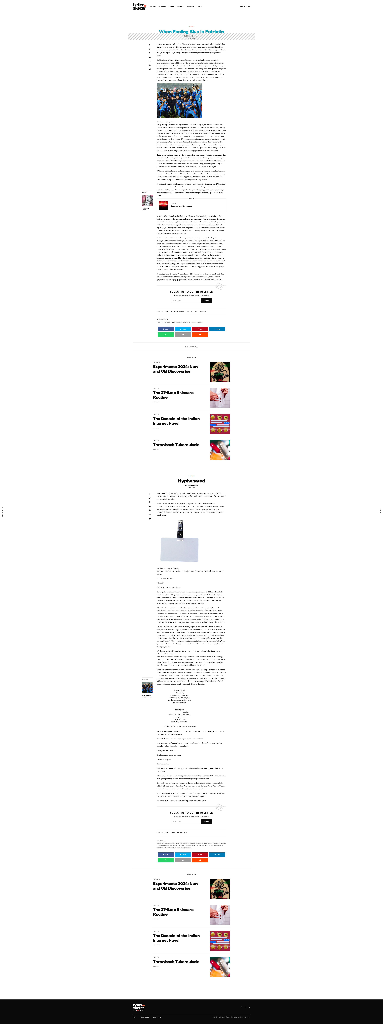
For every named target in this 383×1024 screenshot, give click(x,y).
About (135, 1017)
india (188, 311)
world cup (203, 311)
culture (173, 311)
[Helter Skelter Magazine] (139, 6)
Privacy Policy (145, 1017)
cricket (167, 311)
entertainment (181, 311)
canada (167, 832)
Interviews (156, 362)
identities (179, 832)
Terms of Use (157, 1017)
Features (191, 26)
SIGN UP (206, 301)
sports (196, 311)
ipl (192, 311)
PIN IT (192, 100)
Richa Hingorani (192, 36)
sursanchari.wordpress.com (199, 845)
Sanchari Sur (193, 485)
